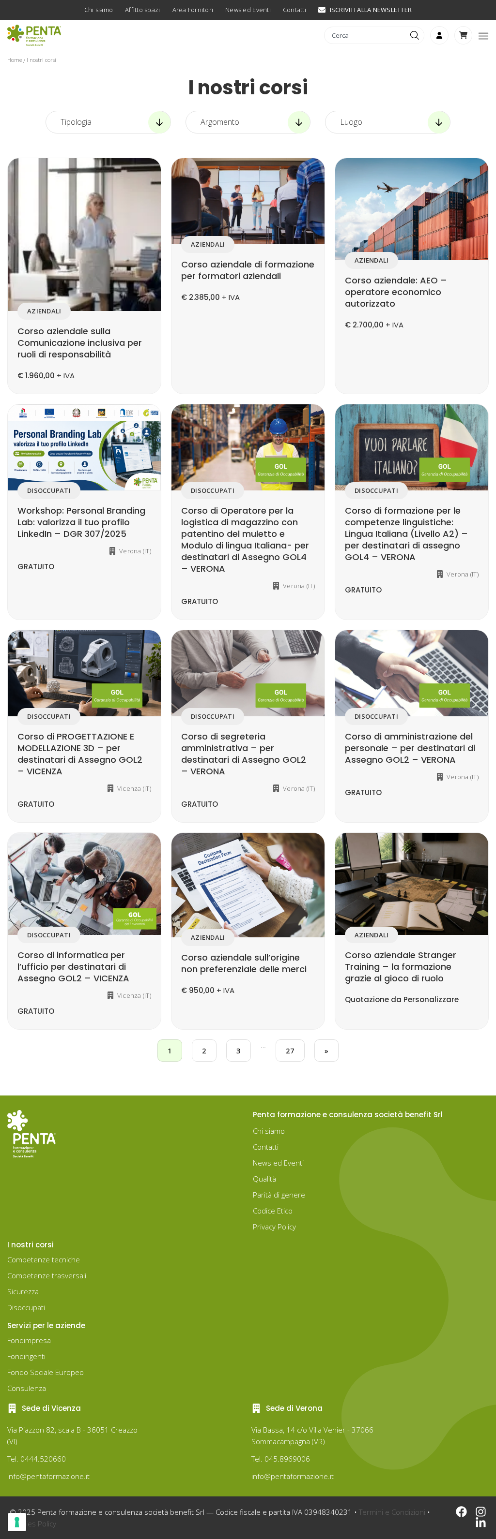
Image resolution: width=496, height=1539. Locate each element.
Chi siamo (269, 1131)
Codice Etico (273, 1210)
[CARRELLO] (463, 35)
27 (290, 1050)
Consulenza (26, 1388)
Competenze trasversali (46, 1275)
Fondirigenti (26, 1356)
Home (14, 59)
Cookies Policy (33, 1523)
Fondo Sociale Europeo (45, 1372)
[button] (483, 35)
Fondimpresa (29, 1340)
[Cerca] (416, 35)
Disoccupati (26, 1307)
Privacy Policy (274, 1226)
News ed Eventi (278, 1163)
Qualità (264, 1179)
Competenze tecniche (43, 1259)
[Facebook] (461, 1511)
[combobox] (366, 35)
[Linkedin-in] (480, 1522)
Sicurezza (23, 1291)
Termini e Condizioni (392, 1512)
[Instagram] (480, 1511)
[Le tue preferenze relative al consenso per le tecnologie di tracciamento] (17, 1522)
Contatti (266, 1147)
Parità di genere (279, 1194)
